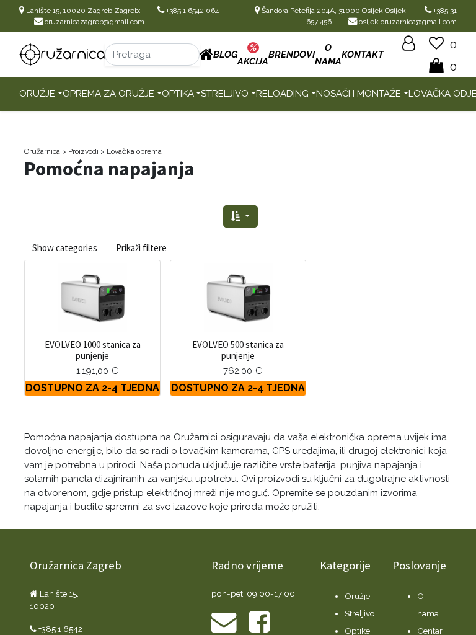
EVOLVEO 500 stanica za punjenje (238, 350)
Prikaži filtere (141, 248)
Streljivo (225, 93)
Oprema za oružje (108, 93)
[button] (240, 216)
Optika (178, 93)
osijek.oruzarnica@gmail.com (407, 21)
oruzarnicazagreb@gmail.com (93, 21)
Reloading (282, 93)
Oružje (37, 93)
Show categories (64, 248)
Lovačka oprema (134, 151)
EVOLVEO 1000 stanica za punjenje (93, 350)
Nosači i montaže (358, 93)
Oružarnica (42, 151)
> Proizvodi (80, 151)
